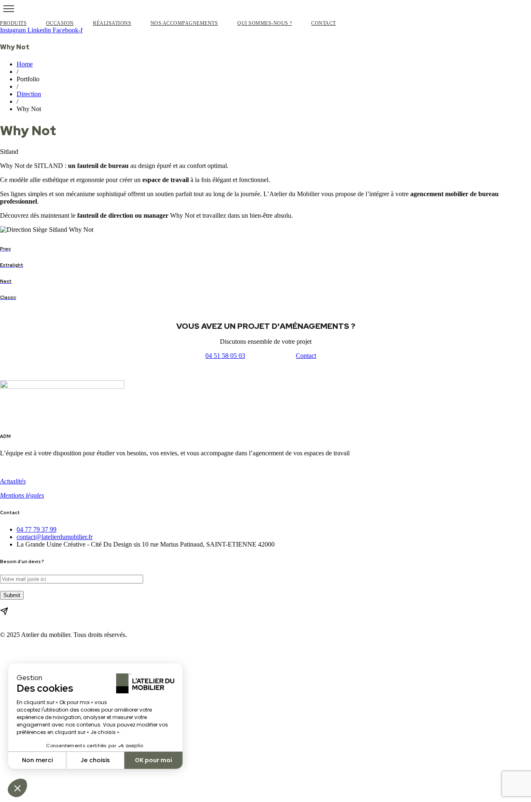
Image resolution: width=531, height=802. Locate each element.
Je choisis (95, 760)
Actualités (13, 481)
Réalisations (112, 23)
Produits (13, 23)
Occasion (60, 23)
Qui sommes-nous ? (264, 23)
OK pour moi (153, 760)
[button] (225, 356)
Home (25, 64)
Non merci (37, 760)
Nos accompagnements (184, 23)
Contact (323, 23)
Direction (29, 93)
